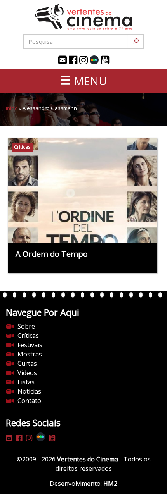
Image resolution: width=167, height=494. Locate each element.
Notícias (29, 391)
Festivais (29, 345)
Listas (26, 382)
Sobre (26, 326)
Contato (29, 400)
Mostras (29, 354)
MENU (89, 81)
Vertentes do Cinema (87, 459)
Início (12, 108)
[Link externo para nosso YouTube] (105, 60)
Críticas (28, 335)
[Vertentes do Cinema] (83, 17)
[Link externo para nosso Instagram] (83, 60)
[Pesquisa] (136, 41)
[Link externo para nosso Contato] (62, 60)
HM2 (110, 483)
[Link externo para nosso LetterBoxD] (94, 59)
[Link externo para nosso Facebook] (73, 60)
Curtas (27, 363)
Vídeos (27, 372)
